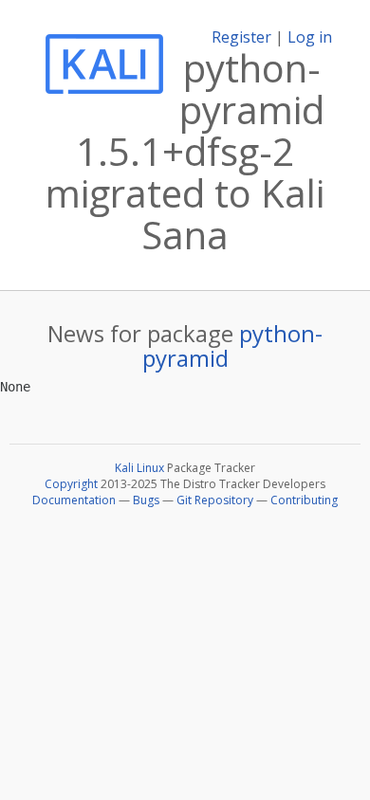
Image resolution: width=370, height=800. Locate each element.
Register (241, 37)
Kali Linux (139, 468)
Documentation (74, 500)
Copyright (71, 484)
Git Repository (214, 500)
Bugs (146, 500)
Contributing (304, 500)
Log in (309, 37)
